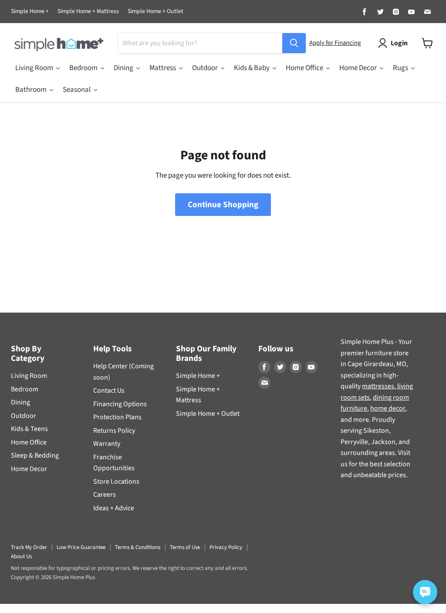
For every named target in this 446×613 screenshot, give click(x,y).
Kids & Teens (29, 429)
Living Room (29, 376)
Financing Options (120, 404)
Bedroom (24, 389)
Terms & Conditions (137, 547)
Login (399, 43)
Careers (104, 494)
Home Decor (29, 469)
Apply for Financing (335, 42)
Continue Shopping (223, 205)
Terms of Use (185, 547)
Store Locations (116, 481)
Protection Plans (117, 417)
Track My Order (29, 547)
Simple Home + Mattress (88, 11)
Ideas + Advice (113, 508)
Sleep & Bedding (35, 455)
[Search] (294, 43)
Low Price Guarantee (81, 547)
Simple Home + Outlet (155, 11)
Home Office (29, 442)
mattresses (378, 386)
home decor (387, 408)
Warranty (106, 443)
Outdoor (23, 416)
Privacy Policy (225, 547)
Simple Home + (30, 11)
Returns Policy (114, 430)
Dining (20, 402)
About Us (21, 556)
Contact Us (109, 390)
